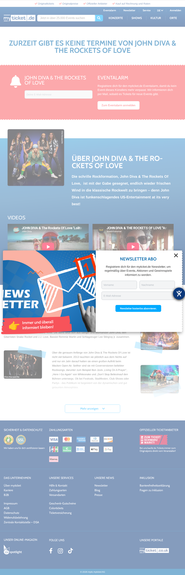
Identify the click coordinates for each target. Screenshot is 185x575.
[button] (138, 308)
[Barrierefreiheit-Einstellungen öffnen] (179, 294)
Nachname (147, 284)
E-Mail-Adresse (112, 295)
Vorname (109, 284)
